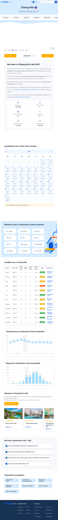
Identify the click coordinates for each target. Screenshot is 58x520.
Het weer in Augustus (42, 480)
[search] (56, 2)
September (36, 17)
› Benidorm (20, 507)
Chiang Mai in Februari (49, 277)
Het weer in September (9, 485)
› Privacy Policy (48, 513)
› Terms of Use (48, 510)
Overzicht (6, 17)
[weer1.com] (6, 2)
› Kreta (27, 507)
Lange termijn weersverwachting (27, 480)
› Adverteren (37, 513)
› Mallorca (28, 513)
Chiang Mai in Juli (49, 299)
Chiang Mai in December (50, 322)
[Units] (34, 2)
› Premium (36, 510)
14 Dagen (16, 17)
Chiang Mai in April (49, 286)
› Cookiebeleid (48, 516)
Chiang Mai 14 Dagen (9, 480)
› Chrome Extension (38, 507)
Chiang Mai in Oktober (49, 313)
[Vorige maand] (6, 151)
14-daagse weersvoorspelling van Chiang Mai (26, 89)
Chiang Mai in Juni (49, 295)
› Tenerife (20, 513)
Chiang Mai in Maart (49, 281)
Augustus (26, 17)
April (10, 55)
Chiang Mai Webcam (27, 486)
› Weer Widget (37, 516)
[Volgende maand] (51, 151)
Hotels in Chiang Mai (11, 403)
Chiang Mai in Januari (49, 272)
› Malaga (28, 510)
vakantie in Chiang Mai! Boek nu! (22, 97)
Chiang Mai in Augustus (50, 304)
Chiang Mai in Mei (49, 290)
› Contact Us (48, 507)
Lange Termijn (47, 17)
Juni (47, 55)
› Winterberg (21, 510)
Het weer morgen (43, 486)
